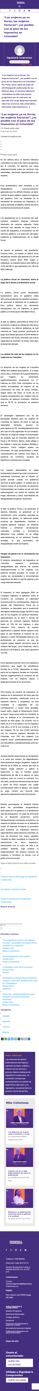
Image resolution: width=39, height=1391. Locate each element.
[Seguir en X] (14, 10)
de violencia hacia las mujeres (18, 1328)
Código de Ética (12, 1317)
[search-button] (1, 928)
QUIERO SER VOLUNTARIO (14, 1363)
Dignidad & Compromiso (19, 57)
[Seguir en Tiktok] (24, 10)
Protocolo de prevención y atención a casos (17, 1324)
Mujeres (5, 1032)
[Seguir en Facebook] (10, 10)
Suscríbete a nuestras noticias (13, 889)
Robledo (6, 1016)
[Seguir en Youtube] (29, 10)
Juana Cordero (16, 1218)
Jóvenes (6, 1027)
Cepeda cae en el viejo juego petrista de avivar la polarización (19, 1173)
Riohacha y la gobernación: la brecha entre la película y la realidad (19, 1214)
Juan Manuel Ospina (18, 1177)
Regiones (6, 1021)
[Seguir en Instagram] (19, 10)
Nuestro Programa (14, 1311)
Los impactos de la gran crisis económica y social (18, 1133)
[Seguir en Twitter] (11, 1250)
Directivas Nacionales (15, 1314)
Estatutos (10, 1320)
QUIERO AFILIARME (17, 1380)
